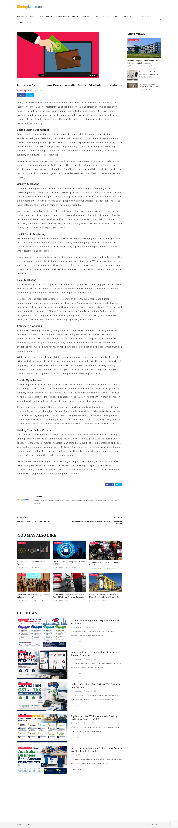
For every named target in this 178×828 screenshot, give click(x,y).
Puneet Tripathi (96, 568)
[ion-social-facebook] (148, 824)
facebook (22, 95)
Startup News (103, 16)
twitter (31, 95)
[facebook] (30, 550)
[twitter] (36, 550)
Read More (77, 641)
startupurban (25, 90)
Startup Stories (25, 16)
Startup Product (124, 16)
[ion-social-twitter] (152, 824)
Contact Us (25, 23)
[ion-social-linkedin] (159, 824)
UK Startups (45, 16)
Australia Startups (67, 16)
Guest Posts (144, 16)
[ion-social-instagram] (156, 824)
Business (87, 16)
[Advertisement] (69, 795)
